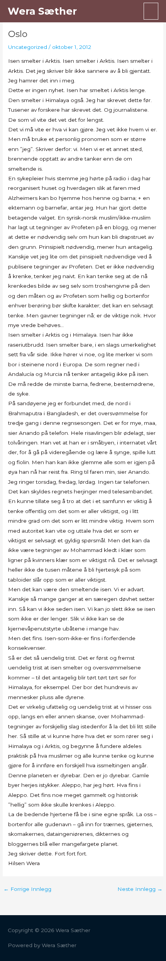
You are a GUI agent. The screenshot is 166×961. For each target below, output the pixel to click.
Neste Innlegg (140, 889)
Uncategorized (27, 47)
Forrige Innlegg (27, 889)
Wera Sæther (42, 11)
